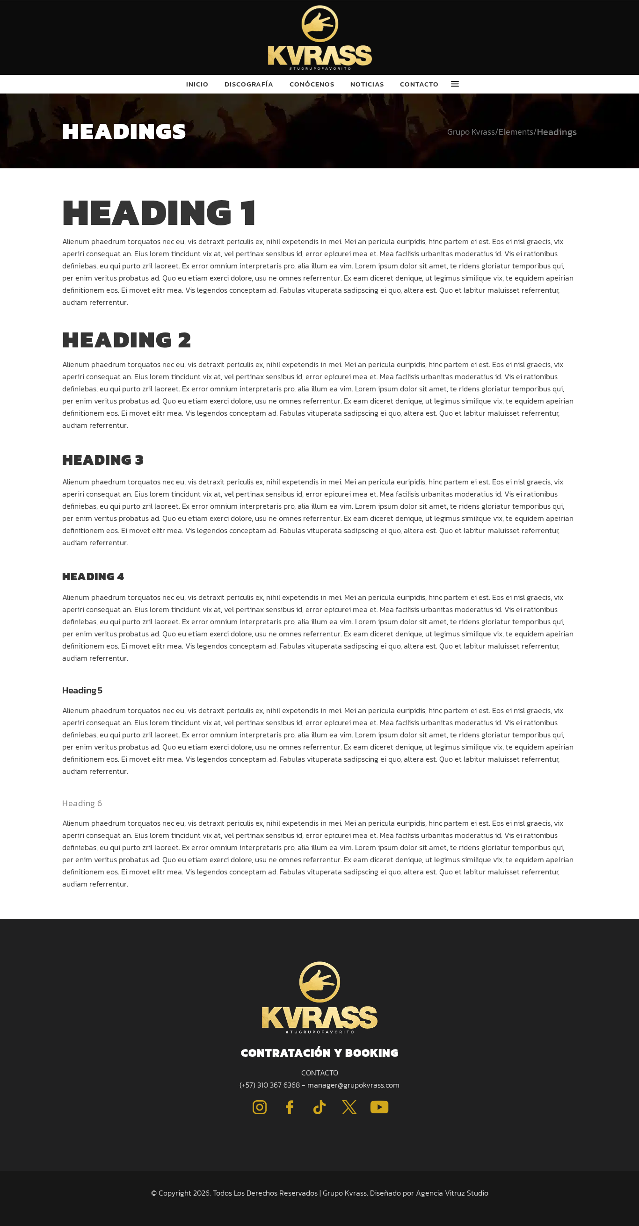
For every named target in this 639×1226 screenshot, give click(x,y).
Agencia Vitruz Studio (452, 1192)
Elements (516, 132)
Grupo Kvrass (471, 132)
